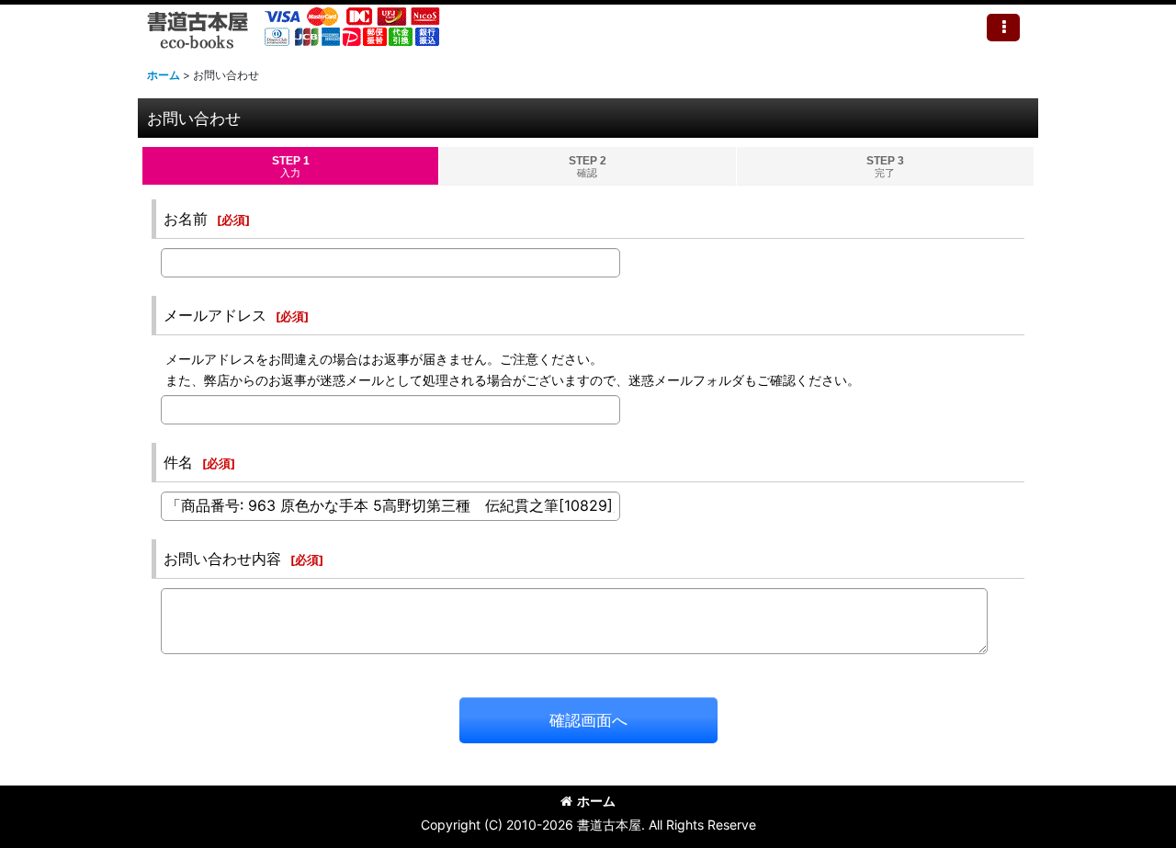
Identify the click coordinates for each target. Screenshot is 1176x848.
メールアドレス (215, 315)
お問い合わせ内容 (222, 558)
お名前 (186, 218)
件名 (178, 462)
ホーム (596, 800)
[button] (1003, 27)
